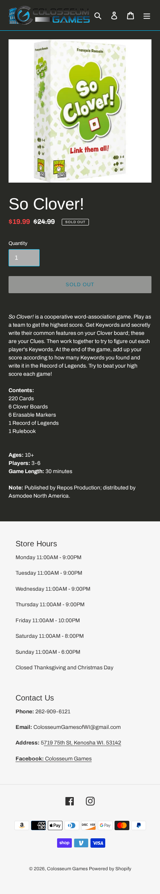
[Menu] (147, 15)
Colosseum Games (54, 759)
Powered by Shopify (110, 868)
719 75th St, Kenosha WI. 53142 (82, 743)
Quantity (18, 243)
